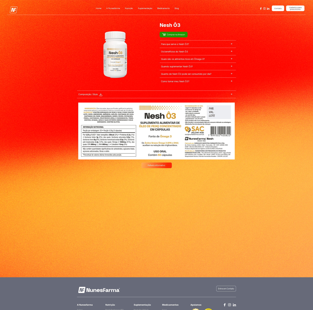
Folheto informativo (156, 165)
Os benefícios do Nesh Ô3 (174, 51)
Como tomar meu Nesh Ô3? (175, 81)
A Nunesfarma (113, 8)
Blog (177, 8)
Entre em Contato (226, 288)
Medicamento (163, 8)
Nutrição (129, 8)
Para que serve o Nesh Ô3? (175, 44)
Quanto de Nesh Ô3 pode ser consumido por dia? (186, 74)
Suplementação (145, 8)
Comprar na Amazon (176, 34)
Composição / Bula (88, 94)
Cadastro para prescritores (295, 8)
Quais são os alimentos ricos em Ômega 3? (183, 59)
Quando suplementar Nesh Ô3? (177, 66)
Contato (278, 8)
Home (98, 8)
